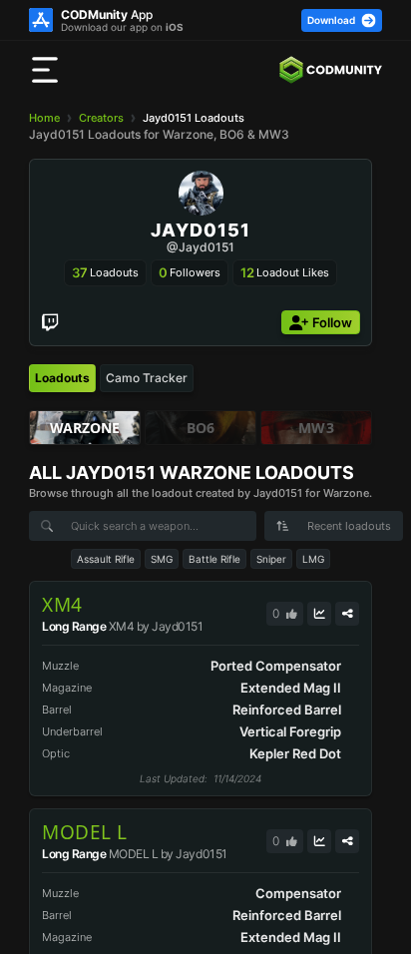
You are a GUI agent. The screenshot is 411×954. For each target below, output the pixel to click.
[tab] (62, 378)
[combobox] (333, 526)
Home (44, 118)
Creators (101, 118)
